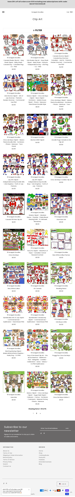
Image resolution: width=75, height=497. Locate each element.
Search (5, 464)
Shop (40, 453)
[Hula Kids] (14, 382)
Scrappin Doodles (37, 12)
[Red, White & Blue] (14, 273)
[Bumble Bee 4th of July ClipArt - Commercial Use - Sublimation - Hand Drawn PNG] (14, 304)
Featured (42, 457)
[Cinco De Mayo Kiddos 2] (61, 382)
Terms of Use (7, 453)
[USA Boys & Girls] (61, 306)
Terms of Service (8, 460)
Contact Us (7, 466)
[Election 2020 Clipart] (37, 124)
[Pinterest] (44, 434)
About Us (6, 451)
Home (41, 451)
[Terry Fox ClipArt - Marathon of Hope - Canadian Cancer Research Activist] (37, 237)
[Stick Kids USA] (61, 204)
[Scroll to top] (71, 492)
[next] (40, 413)
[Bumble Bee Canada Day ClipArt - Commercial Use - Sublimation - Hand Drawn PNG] (37, 304)
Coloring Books (44, 455)
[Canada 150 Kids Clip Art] (14, 204)
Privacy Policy (7, 462)
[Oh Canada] (37, 273)
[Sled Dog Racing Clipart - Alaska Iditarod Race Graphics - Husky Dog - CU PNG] (14, 337)
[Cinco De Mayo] (14, 239)
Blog (40, 464)
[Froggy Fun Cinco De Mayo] (61, 340)
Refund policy (7, 457)
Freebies (42, 460)
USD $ (64, 484)
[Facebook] (3, 483)
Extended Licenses (45, 462)
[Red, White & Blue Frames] (61, 239)
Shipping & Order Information (13, 455)
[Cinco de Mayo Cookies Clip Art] (61, 164)
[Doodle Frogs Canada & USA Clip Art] (61, 124)
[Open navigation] (14, 12)
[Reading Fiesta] (61, 273)
